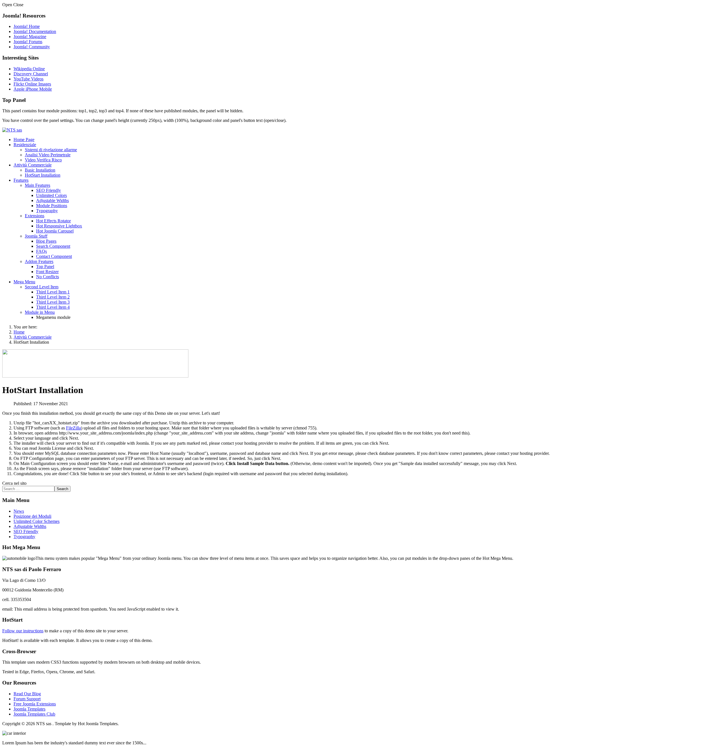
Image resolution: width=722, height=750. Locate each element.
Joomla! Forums (28, 41)
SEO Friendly (48, 190)
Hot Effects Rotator (53, 220)
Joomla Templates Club (34, 714)
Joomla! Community (32, 46)
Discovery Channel (31, 73)
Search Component (53, 246)
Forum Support (27, 698)
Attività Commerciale (33, 165)
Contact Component (54, 256)
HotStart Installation (42, 175)
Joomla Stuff (36, 236)
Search (62, 489)
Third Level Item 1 (53, 292)
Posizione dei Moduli (32, 516)
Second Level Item (41, 286)
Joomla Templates (29, 709)
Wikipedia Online (29, 68)
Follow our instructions (22, 630)
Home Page (24, 139)
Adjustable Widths (52, 200)
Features (21, 180)
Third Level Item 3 (53, 302)
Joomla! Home (27, 26)
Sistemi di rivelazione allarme (51, 149)
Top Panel (45, 266)
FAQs (41, 251)
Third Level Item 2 (53, 297)
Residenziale (25, 144)
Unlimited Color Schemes (37, 521)
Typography (47, 210)
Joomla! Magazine (30, 36)
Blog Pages (46, 241)
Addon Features (39, 261)
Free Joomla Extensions (35, 703)
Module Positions (51, 205)
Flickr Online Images (32, 84)
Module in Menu (40, 312)
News (19, 511)
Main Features (37, 185)
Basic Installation (40, 170)
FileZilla (73, 428)
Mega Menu (24, 281)
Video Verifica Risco (43, 159)
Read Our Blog (27, 693)
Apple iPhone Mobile (33, 89)
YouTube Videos (28, 78)
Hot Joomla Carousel (55, 231)
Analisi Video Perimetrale (48, 154)
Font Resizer (47, 271)
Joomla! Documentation (35, 31)
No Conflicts (47, 276)
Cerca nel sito (14, 483)
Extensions (34, 215)
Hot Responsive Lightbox (59, 225)
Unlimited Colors (51, 195)
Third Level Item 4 (53, 307)
